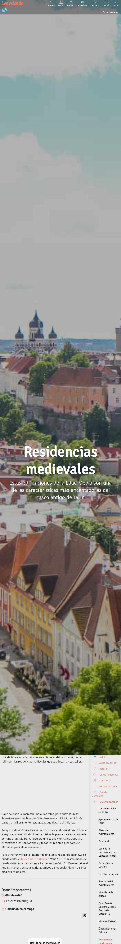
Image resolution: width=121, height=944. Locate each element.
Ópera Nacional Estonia (107, 930)
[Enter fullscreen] (85, 916)
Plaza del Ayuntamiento (106, 832)
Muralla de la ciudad (106, 894)
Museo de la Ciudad (33, 859)
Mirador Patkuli (107, 921)
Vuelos (61, 5)
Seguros (95, 5)
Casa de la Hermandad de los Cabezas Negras (109, 852)
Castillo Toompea (108, 874)
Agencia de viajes (111, 12)
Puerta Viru (105, 841)
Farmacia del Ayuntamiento (106, 883)
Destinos (51, 5)
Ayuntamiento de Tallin (108, 821)
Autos (117, 5)
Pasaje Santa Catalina (106, 864)
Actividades (83, 5)
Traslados (106, 5)
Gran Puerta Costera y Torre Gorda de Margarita (107, 909)
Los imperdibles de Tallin (107, 810)
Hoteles (71, 5)
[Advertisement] (45, 787)
